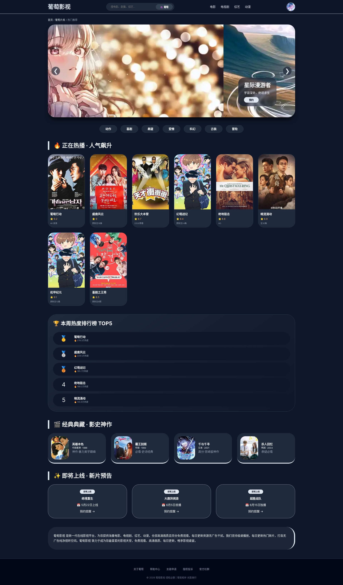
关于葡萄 (139, 569)
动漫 (248, 7)
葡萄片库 (60, 19)
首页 (50, 19)
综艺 (237, 7)
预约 (75, 100)
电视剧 (225, 7)
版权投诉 (188, 569)
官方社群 (204, 569)
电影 (213, 7)
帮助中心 (155, 569)
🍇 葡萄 (164, 7)
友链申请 (171, 569)
